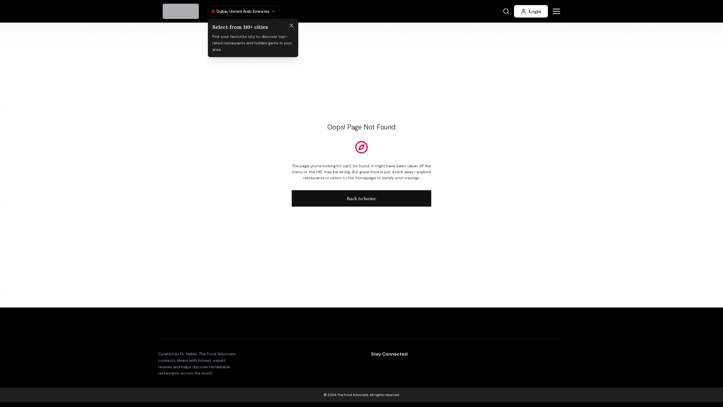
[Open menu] (556, 11)
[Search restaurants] (506, 11)
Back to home (361, 198)
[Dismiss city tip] (291, 25)
